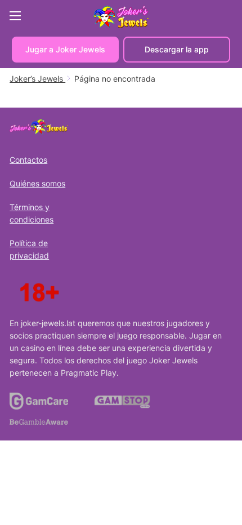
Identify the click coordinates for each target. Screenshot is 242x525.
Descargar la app (177, 49)
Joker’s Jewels (37, 78)
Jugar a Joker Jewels (65, 49)
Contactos (28, 159)
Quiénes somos (37, 183)
